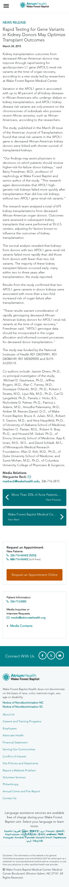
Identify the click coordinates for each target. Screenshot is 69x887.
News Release (14, 22)
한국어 (41, 834)
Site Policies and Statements (20, 763)
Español (8, 831)
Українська (59, 837)
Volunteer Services (14, 777)
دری (42, 831)
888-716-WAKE (19, 559)
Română (19, 837)
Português (8, 837)
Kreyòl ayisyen (12, 834)
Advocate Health (13, 735)
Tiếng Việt (38, 841)
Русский (29, 837)
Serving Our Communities (19, 749)
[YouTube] (60, 655)
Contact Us (9, 798)
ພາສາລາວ (51, 834)
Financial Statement (15, 742)
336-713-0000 (18, 601)
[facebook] (43, 655)
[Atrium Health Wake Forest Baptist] (34, 678)
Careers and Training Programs (22, 721)
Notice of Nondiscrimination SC (23, 706)
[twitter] (51, 655)
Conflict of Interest (14, 756)
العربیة (17, 831)
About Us (9, 714)
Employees (10, 728)
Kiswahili (40, 837)
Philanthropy (10, 784)
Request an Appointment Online (35, 575)
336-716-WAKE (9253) (23, 555)
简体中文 (34, 831)
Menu (7, 4)
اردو (29, 841)
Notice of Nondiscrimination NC (23, 702)
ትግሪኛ (49, 837)
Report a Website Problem (19, 770)
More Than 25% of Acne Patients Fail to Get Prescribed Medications (39, 497)
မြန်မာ (25, 831)
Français (50, 831)
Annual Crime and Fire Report (21, 791)
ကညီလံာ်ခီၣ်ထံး (29, 834)
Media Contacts (21, 626)
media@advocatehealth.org (28, 617)
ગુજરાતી (60, 831)
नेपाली (60, 834)
